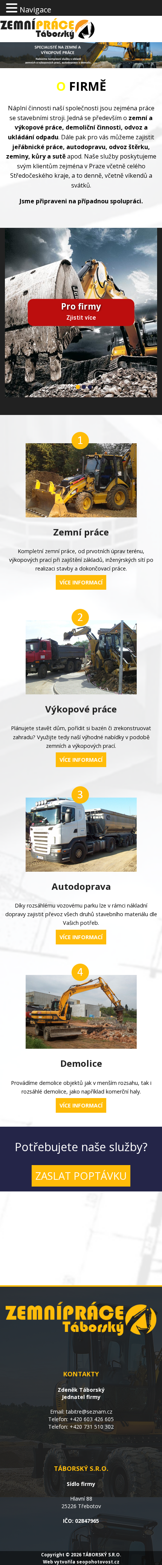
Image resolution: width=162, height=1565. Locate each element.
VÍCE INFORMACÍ (81, 582)
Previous (16, 304)
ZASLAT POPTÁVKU (81, 1176)
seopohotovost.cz (97, 1562)
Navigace (35, 10)
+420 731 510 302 (92, 1426)
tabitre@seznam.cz (89, 1411)
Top (153, 1554)
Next (146, 304)
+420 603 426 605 (92, 1419)
